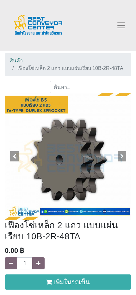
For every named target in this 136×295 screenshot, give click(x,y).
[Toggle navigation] (121, 25)
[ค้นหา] (125, 87)
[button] (14, 156)
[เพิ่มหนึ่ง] (38, 263)
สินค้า (16, 60)
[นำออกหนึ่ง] (11, 263)
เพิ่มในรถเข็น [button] (71, 282)
